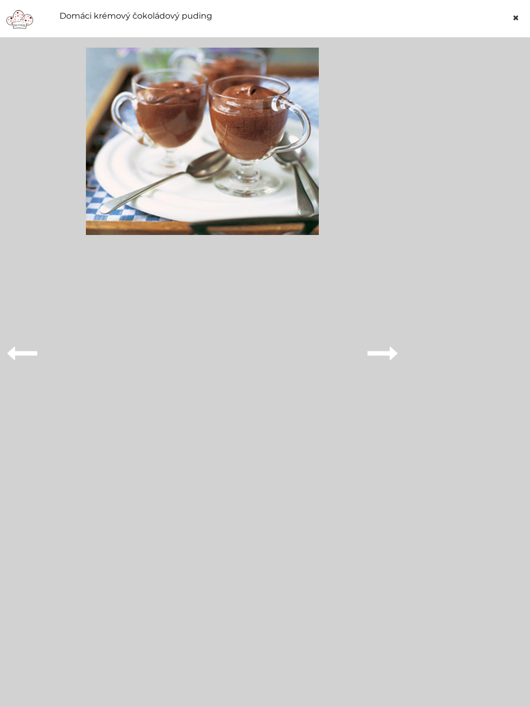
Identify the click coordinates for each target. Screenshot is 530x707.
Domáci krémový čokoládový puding (136, 16)
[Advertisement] (468, 203)
